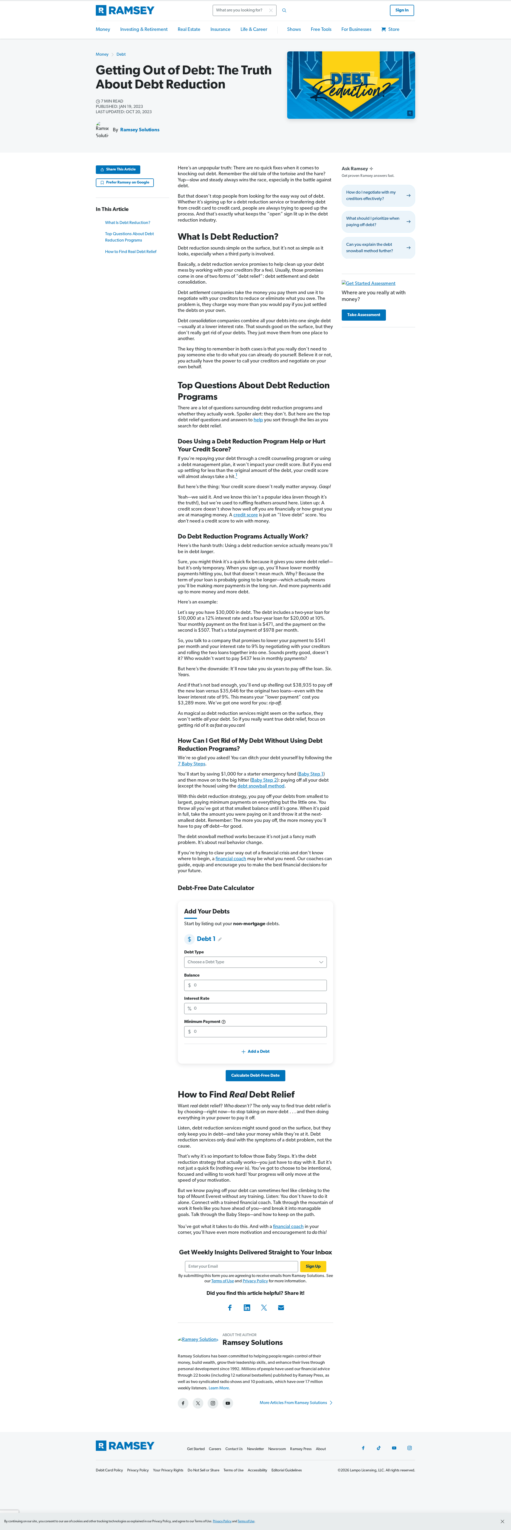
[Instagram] (409, 1448)
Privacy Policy (255, 1281)
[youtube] (227, 1403)
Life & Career (254, 29)
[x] (198, 1403)
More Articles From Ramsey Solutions (294, 1403)
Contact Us (234, 1449)
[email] (281, 1307)
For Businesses (356, 29)
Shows (294, 29)
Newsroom (277, 1449)
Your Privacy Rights (168, 1470)
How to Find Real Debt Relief (130, 252)
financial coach (231, 859)
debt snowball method (261, 786)
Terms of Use (222, 1281)
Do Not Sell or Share (203, 1470)
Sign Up (313, 1266)
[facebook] (183, 1403)
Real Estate (189, 29)
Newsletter (255, 1449)
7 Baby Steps (191, 764)
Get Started (196, 1449)
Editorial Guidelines (286, 1470)
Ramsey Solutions (139, 130)
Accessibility (257, 1470)
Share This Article (121, 170)
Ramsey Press (301, 1449)
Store (393, 29)
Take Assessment (363, 315)
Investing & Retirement (144, 29)
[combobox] (251, 10)
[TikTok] (378, 1448)
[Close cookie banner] (502, 1521)
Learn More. (219, 1388)
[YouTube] (394, 1448)
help (258, 420)
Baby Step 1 (311, 774)
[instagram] (213, 1403)
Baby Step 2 (264, 780)
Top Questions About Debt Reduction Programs (129, 237)
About (321, 1449)
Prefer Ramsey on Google (127, 183)
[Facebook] (230, 1307)
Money (103, 29)
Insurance (220, 29)
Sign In (402, 10)
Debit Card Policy (109, 1470)
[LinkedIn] (247, 1307)
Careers (215, 1449)
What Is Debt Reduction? (127, 223)
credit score (245, 515)
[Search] (284, 10)
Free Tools (321, 29)
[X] (264, 1307)
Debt (121, 54)
